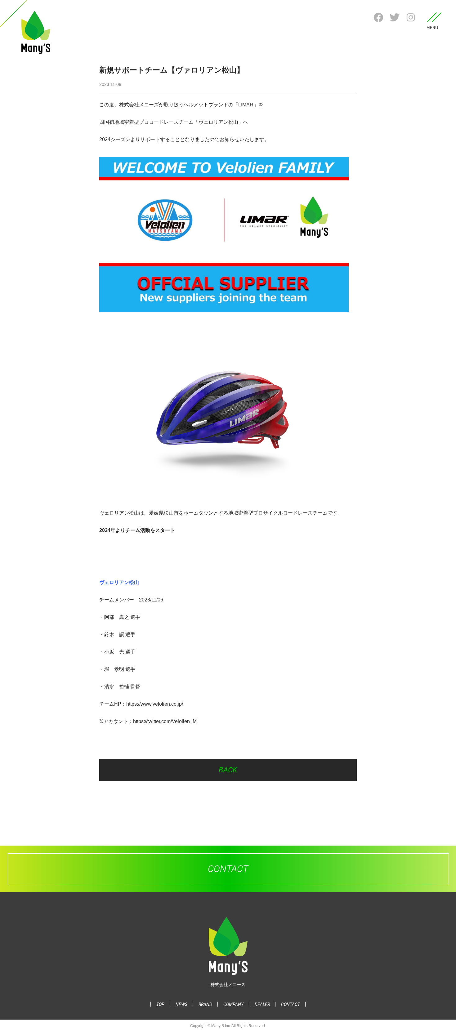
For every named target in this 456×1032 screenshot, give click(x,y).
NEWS (181, 1004)
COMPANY (233, 1004)
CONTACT (290, 1004)
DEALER (262, 1004)
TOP (160, 1004)
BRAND (205, 1004)
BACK (228, 770)
